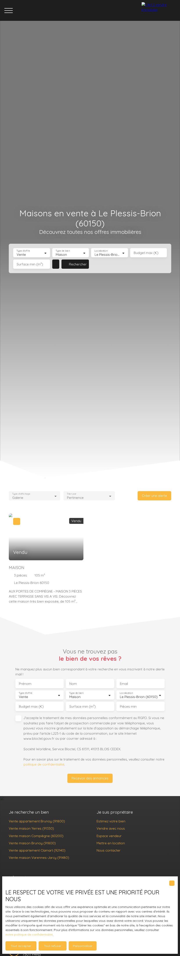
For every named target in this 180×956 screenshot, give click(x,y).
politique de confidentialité (43, 764)
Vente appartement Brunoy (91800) (37, 821)
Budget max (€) (146, 253)
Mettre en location (111, 843)
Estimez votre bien (111, 821)
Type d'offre (23, 250)
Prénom (25, 684)
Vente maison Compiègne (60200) (36, 836)
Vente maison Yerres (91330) (31, 828)
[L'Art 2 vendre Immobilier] (159, 10)
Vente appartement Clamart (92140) (37, 850)
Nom (73, 684)
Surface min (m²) (30, 264)
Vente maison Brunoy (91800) (32, 843)
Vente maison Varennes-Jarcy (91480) (39, 857)
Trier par (71, 493)
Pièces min (128, 706)
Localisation (101, 250)
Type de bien (63, 250)
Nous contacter (109, 850)
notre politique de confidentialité (29, 934)
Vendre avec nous (111, 828)
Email (124, 684)
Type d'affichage (21, 493)
